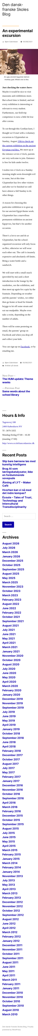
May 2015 (8, 841)
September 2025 (13, 569)
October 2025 (11, 565)
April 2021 (9, 642)
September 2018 (13, 737)
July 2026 (8, 547)
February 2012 (11, 936)
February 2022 (11, 612)
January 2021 (11, 651)
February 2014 (11, 867)
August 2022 (10, 603)
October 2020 (11, 660)
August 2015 (10, 828)
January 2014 (11, 871)
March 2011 (9, 979)
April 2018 (9, 746)
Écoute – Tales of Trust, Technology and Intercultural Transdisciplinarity (17, 502)
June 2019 (9, 716)
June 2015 (9, 837)
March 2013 (9, 893)
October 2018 (11, 733)
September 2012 (13, 915)
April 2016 (9, 802)
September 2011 (12, 958)
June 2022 (9, 608)
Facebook (25, 346)
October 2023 (11, 591)
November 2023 (12, 586)
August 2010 (10, 1010)
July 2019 (8, 711)
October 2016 (11, 794)
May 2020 (8, 677)
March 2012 (9, 932)
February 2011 (11, 984)
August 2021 (10, 625)
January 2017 (11, 781)
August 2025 (10, 573)
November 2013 (12, 876)
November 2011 (12, 949)
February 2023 (11, 599)
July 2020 (8, 668)
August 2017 (10, 763)
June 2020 (9, 673)
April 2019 (9, 724)
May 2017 (8, 772)
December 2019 (12, 699)
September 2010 (13, 1005)
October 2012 (11, 910)
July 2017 (8, 768)
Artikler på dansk (11, 366)
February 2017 (11, 776)
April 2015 (9, 845)
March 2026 (10, 552)
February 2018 (11, 750)
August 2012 (10, 919)
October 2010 (11, 1001)
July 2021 (8, 629)
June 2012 (9, 923)
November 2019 (12, 703)
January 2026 (11, 556)
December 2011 (12, 945)
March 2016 (9, 807)
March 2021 (9, 647)
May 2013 (8, 884)
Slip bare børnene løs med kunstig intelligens (19, 463)
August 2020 (10, 664)
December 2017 (12, 755)
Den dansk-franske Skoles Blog (15, 9)
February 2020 (11, 690)
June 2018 (9, 742)
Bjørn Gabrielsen (11, 42)
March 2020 (10, 686)
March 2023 (10, 595)
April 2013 (9, 889)
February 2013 (11, 897)
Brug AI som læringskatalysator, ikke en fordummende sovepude (17, 473)
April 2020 (9, 681)
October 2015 (11, 820)
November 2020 (12, 655)
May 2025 (8, 578)
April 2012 (9, 928)
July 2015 (8, 832)
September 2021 (13, 621)
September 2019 (13, 707)
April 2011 (8, 975)
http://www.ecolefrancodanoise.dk (18, 443)
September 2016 (13, 798)
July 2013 (8, 880)
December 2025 (12, 560)
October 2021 (11, 616)
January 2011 (10, 988)
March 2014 (10, 863)
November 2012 (12, 906)
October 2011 (11, 953)
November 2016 (12, 789)
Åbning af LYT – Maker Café (16, 484)
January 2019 (11, 729)
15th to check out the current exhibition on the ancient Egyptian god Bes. (19, 145)
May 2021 (8, 638)
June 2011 (8, 966)
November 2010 (12, 997)
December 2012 (12, 902)
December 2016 (12, 785)
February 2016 (11, 811)
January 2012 (11, 940)
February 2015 (11, 854)
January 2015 (11, 858)
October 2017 (11, 759)
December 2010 (12, 992)
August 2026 (10, 543)
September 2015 (13, 824)
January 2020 (11, 694)
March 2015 (9, 850)
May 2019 (8, 720)
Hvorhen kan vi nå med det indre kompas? (16, 491)
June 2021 (9, 634)
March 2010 (10, 1014)
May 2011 (8, 971)
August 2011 (10, 962)
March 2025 (10, 582)
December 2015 (12, 815)
